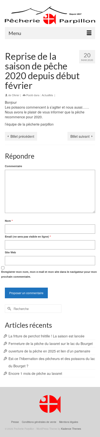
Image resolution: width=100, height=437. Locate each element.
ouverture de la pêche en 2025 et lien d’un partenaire (49, 351)
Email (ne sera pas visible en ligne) (28, 236)
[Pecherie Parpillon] (50, 15)
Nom (9, 221)
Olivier (15, 95)
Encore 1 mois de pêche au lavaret (35, 373)
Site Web (10, 252)
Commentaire (13, 166)
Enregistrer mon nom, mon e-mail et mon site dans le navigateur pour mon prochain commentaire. (49, 274)
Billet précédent (22, 136)
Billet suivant (80, 136)
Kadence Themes (71, 428)
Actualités (47, 95)
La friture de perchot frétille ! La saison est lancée (46, 336)
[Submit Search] (8, 308)
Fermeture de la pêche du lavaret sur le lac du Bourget (50, 343)
